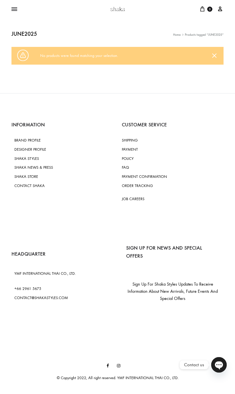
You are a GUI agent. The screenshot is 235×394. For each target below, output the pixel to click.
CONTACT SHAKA (29, 185)
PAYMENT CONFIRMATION (144, 176)
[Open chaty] (219, 365)
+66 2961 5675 (27, 288)
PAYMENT (130, 149)
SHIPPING (130, 140)
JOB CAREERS (133, 198)
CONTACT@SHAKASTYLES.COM (41, 297)
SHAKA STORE (26, 176)
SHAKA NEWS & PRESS (33, 167)
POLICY (128, 158)
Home (177, 35)
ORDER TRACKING (137, 185)
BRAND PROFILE (27, 140)
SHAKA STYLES (26, 158)
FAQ (125, 167)
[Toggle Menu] (14, 9)
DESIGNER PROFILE (30, 149)
